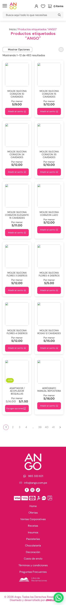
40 (46, 427)
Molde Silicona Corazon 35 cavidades (49, 154)
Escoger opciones (14, 408)
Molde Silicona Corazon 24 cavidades (17, 154)
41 (53, 427)
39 (39, 427)
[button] (58, 598)
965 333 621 (35, 476)
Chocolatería (33, 545)
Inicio (12, 29)
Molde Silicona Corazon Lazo (49, 213)
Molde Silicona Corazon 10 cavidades (17, 93)
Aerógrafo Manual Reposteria (49, 390)
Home (33, 506)
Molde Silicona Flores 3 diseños (17, 274)
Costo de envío (33, 558)
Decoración (33, 552)
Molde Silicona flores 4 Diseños (49, 274)
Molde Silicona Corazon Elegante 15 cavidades (17, 215)
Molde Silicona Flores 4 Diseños (17, 332)
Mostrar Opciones (19, 49)
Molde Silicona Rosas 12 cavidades (49, 332)
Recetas (33, 525)
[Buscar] (59, 15)
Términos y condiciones (33, 565)
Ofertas (33, 512)
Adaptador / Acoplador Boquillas (17, 391)
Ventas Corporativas (33, 519)
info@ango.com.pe (35, 483)
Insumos (33, 532)
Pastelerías (33, 539)
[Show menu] (5, 6)
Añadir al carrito (15, 111)
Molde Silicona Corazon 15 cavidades (49, 93)
